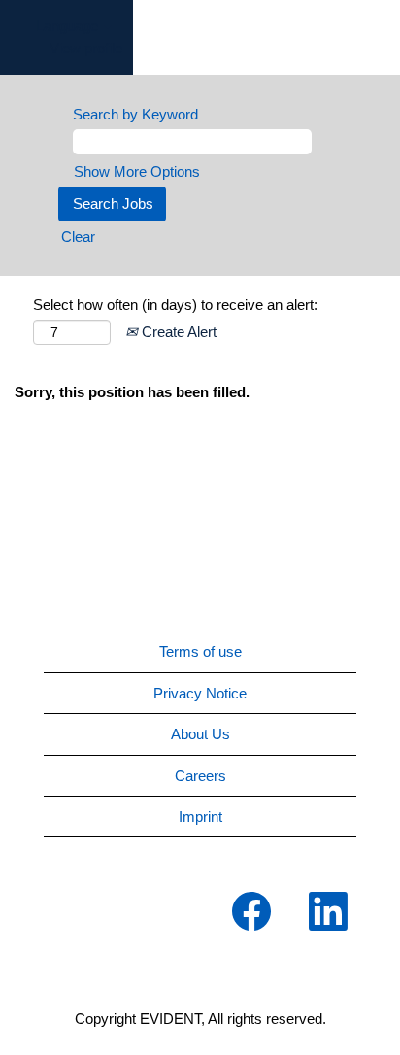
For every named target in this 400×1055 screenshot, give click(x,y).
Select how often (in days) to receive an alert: (175, 304)
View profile (86, 48)
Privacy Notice (200, 693)
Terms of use (200, 651)
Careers (200, 775)
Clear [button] (78, 236)
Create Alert (177, 331)
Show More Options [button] (137, 171)
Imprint (200, 816)
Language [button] (69, 25)
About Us (200, 734)
